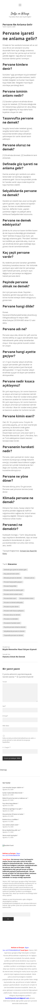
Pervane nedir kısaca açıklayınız (14, 611)
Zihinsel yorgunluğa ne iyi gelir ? (12, 809)
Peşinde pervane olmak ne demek (14, 627)
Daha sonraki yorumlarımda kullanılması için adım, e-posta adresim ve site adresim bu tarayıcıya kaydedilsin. (19, 740)
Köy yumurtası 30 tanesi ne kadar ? (13, 814)
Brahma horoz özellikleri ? (11, 819)
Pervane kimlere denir (26, 598)
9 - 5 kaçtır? (7, 747)
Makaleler (12, 564)
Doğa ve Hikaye (20, 14)
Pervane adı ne (29, 578)
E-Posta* (5, 716)
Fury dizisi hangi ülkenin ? (10, 803)
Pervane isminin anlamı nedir (13, 594)
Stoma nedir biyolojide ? (10, 835)
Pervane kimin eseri (10, 598)
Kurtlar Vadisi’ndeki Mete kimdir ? (13, 793)
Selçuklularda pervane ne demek (14, 631)
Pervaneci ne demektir (11, 619)
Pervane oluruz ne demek (12, 615)
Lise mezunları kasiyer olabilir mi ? (13, 787)
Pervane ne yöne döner (11, 607)
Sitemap (3, 770)
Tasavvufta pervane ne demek (13, 635)
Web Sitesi (6, 726)
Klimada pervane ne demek (12, 578)
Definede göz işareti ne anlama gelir (15, 570)
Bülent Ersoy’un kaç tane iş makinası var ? (15, 798)
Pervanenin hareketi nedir (12, 623)
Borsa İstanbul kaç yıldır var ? (12, 830)
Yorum (5, 682)
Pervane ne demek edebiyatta (13, 602)
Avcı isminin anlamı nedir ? (11, 825)
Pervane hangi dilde (10, 586)
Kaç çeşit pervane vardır (11, 574)
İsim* (4, 706)
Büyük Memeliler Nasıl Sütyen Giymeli (20, 649)
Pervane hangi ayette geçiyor (13, 582)
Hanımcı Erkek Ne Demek (14, 656)
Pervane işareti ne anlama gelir (13, 590)
